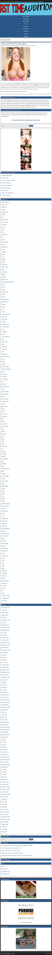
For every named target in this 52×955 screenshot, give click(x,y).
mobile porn (26, 36)
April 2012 (4, 717)
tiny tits (26, 24)
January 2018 (5, 612)
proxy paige (4, 511)
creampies (26, 31)
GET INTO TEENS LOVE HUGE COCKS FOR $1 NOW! (26, 120)
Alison (3, 232)
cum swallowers (26, 28)
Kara (3, 419)
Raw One (3, 45)
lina (2, 448)
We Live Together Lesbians (8, 180)
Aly (2, 237)
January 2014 (5, 667)
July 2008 (4, 826)
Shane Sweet (5, 543)
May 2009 (4, 804)
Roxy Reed (4, 521)
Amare (3, 239)
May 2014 (4, 657)
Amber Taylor (5, 242)
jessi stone (4, 406)
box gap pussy (5, 299)
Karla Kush (4, 424)
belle (3, 284)
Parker (3, 501)
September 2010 (6, 764)
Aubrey (3, 274)
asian (3, 269)
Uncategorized (5, 598)
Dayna (3, 344)
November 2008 (6, 819)
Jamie (3, 389)
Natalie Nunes (5, 486)
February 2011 (5, 752)
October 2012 (5, 704)
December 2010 (6, 757)
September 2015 (6, 630)
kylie (3, 441)
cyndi (3, 339)
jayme (3, 396)
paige (3, 498)
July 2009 (4, 799)
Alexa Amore (5, 219)
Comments (32, 45)
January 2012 (5, 724)
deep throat (4, 346)
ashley (3, 262)
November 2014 (6, 645)
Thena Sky (4, 573)
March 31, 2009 (11, 45)
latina (3, 444)
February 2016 (5, 625)
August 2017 (5, 615)
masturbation (5, 458)
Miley (3, 471)
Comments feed (6, 871)
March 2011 (4, 749)
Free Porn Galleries (6, 185)
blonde (3, 294)
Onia (3, 496)
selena (3, 538)
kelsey (3, 431)
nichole (27, 45)
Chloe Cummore (6, 314)
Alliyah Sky (4, 234)
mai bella (4, 453)
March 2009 (5, 809)
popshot (4, 508)
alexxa (3, 229)
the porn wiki (5, 190)
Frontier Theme (48, 953)
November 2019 (6, 607)
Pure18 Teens (5, 178)
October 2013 (5, 675)
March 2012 (5, 719)
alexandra (4, 224)
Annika (3, 254)
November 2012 (6, 702)
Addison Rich (5, 212)
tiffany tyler (4, 583)
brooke (3, 306)
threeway (4, 575)
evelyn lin (4, 364)
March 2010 (5, 779)
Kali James (4, 416)
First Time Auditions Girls (7, 1)
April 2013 (4, 690)
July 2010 (4, 769)
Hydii (3, 371)
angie (3, 249)
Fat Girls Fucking (6, 195)
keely (3, 429)
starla (3, 561)
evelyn (3, 361)
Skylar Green (5, 556)
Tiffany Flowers (5, 580)
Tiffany (3, 578)
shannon (4, 546)
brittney (3, 304)
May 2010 (4, 774)
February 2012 (5, 722)
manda (3, 456)
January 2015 (5, 640)
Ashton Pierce (5, 267)
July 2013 (4, 682)
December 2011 (5, 727)
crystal (3, 334)
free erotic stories (6, 188)
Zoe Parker (4, 600)
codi (3, 329)
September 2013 (6, 677)
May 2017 (4, 617)
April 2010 (4, 777)
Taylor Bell (4, 570)
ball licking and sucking (7, 282)
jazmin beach (5, 399)
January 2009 (5, 814)
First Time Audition (34, 84)
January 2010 (5, 784)
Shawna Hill (5, 551)
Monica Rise (5, 481)
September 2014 (6, 650)
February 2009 (5, 812)
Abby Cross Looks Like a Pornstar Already (12, 853)
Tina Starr (4, 585)
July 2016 (4, 622)
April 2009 (4, 807)
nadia (3, 483)
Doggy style (5, 354)
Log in (3, 866)
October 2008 (5, 821)
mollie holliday (5, 476)
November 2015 (6, 627)
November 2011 (5, 729)
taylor (3, 568)
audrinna (4, 277)
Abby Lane (4, 207)
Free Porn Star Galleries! (26, 922)
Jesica (3, 404)
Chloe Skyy (4, 319)
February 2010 (5, 782)
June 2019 (4, 610)
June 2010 (4, 772)
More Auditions (26, 16)
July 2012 (4, 712)
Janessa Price (5, 394)
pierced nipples (5, 506)
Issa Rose (4, 376)
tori (2, 590)
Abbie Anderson (5, 202)
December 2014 (6, 642)
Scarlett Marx (5, 536)
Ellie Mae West (5, 356)
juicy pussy (26, 26)
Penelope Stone (5, 503)
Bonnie (3, 297)
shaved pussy (26, 19)
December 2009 (6, 787)
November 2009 (6, 789)
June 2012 (4, 714)
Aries (3, 257)
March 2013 (5, 692)
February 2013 (5, 694)
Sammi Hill (4, 526)
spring (3, 558)
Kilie (3, 436)
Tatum (3, 566)
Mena (3, 466)
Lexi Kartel (4, 446)
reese (3, 516)
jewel (3, 411)
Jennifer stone (5, 401)
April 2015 (4, 635)
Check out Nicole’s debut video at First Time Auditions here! (14, 91)
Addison (4, 209)
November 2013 (6, 672)
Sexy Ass (4, 541)
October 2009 (5, 792)
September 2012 (6, 707)
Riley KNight (5, 518)
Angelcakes (4, 247)
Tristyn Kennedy (6, 595)
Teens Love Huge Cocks (12, 114)
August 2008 (5, 824)
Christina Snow (5, 324)
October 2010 (5, 762)
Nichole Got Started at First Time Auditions (13, 44)
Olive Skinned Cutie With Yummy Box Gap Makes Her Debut (17, 845)
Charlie (3, 311)
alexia (3, 227)
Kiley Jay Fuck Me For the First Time (11, 850)
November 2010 (6, 759)
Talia (3, 563)
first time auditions (6, 369)
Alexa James (5, 222)
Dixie (3, 351)
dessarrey (4, 349)
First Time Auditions (16, 83)
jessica (3, 409)
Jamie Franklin (5, 391)
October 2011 (5, 732)
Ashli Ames (4, 264)
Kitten (3, 439)
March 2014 (5, 662)
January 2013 (5, 697)
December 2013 (6, 670)
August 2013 (5, 680)
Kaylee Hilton (5, 426)
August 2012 (5, 709)
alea (3, 217)
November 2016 (6, 620)
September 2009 (6, 794)
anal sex (4, 244)
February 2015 (5, 637)
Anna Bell (4, 252)
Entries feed (5, 868)
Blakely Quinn (5, 292)
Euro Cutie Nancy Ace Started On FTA (11, 848)
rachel (3, 513)
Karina (3, 421)
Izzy (3, 381)
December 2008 (6, 816)
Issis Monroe (5, 379)
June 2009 (4, 802)
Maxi (3, 461)
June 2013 (4, 685)
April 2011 (4, 747)
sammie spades (6, 528)
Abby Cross (5, 204)
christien (4, 321)
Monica (3, 478)
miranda (4, 473)
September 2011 (6, 734)
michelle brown (5, 468)
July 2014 (4, 655)
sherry (3, 553)
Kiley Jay (4, 434)
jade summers (5, 386)
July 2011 (4, 739)
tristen (3, 593)
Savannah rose (5, 533)
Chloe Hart (4, 316)
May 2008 (4, 831)
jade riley (4, 384)
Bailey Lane (4, 279)
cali (2, 309)
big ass (3, 287)
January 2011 (5, 754)
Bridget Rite (5, 302)
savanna (4, 531)
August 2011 (5, 737)
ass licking (4, 272)
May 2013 (4, 687)
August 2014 (5, 652)
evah (3, 359)
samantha (4, 523)
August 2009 (5, 797)
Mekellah (4, 463)
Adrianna (4, 214)
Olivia (3, 493)
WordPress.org (5, 873)
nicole (3, 491)
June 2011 (4, 742)
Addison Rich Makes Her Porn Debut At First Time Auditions (17, 855)
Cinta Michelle (5, 326)
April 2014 (4, 660)
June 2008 (4, 829)
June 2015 (4, 632)
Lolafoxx (4, 451)
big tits (26, 33)
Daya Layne (5, 341)
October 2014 (5, 647)
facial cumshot (26, 21)
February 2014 (5, 665)
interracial (4, 374)
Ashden (3, 259)
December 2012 (6, 699)
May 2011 (4, 744)
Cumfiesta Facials (6, 183)
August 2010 (5, 767)
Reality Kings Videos (7, 175)
